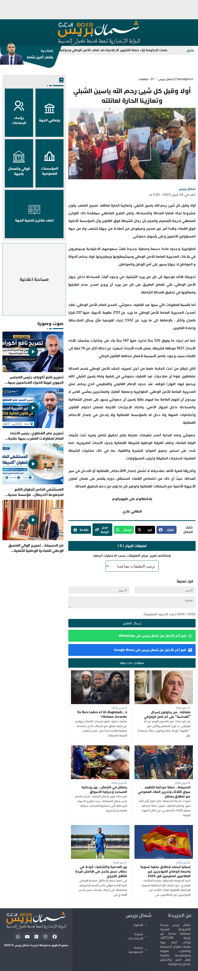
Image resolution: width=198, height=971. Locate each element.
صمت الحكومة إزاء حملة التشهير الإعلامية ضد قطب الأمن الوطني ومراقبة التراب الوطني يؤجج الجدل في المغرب (105, 50)
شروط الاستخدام (135, 936)
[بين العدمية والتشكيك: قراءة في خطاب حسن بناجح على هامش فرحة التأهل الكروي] (100, 827)
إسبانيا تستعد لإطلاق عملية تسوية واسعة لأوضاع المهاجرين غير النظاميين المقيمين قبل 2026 (165, 871)
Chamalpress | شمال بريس (175, 79)
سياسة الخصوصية (135, 949)
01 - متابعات (146, 79)
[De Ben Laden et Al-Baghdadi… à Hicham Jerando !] (100, 672)
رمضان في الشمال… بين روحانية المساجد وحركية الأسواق (104, 789)
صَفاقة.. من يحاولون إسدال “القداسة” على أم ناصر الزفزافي (167, 714)
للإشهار (138, 925)
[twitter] (36, 936)
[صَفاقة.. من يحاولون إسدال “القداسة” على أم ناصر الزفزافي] (163, 672)
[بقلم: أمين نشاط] (26, 55)
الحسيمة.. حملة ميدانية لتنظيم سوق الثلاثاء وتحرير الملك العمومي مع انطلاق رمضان (164, 792)
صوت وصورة (50, 323)
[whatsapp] (18, 936)
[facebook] (54, 936)
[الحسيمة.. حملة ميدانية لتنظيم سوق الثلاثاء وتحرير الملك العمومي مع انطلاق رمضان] (163, 747)
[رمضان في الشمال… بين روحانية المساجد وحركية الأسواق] (100, 747)
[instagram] (45, 936)
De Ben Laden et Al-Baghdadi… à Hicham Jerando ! (102, 714)
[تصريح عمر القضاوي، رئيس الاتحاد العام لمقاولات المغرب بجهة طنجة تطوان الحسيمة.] (33, 414)
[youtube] (27, 936)
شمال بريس (187, 189)
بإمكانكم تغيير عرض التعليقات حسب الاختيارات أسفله (132, 555)
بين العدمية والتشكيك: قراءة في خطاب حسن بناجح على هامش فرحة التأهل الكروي (101, 871)
